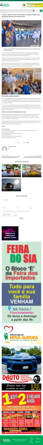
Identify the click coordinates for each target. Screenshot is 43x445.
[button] (34, 11)
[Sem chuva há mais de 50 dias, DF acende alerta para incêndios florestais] (11, 184)
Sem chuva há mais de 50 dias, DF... (9, 188)
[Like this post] (23, 142)
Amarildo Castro (12, 146)
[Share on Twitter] (25, 142)
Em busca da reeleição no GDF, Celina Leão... (11, 174)
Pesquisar (41, 11)
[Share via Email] (28, 142)
